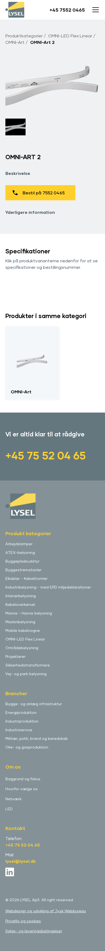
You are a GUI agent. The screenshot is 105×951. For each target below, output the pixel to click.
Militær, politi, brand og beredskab (36, 738)
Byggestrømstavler (23, 569)
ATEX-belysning (20, 552)
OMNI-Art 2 (42, 42)
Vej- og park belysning (26, 673)
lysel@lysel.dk (20, 861)
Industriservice (18, 729)
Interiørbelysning (20, 595)
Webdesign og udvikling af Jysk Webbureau (45, 910)
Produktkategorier (24, 35)
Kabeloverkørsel (20, 604)
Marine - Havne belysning (28, 613)
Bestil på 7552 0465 (44, 192)
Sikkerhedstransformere (27, 665)
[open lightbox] (52, 83)
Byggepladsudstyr (22, 561)
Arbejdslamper (19, 543)
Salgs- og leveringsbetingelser (33, 931)
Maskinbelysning (20, 621)
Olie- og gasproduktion (26, 747)
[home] (14, 10)
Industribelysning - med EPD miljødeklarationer (48, 587)
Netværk (13, 798)
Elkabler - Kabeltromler (26, 578)
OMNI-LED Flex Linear (70, 35)
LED (9, 808)
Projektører (15, 656)
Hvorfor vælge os (21, 788)
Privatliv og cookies (23, 921)
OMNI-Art (14, 42)
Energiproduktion (21, 712)
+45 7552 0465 (67, 10)
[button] (94, 9)
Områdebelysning (21, 647)
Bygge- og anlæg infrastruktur (33, 703)
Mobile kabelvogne (22, 630)
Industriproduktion (21, 721)
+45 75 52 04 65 (45, 455)
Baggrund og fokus (22, 778)
